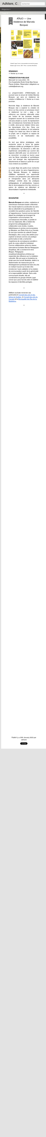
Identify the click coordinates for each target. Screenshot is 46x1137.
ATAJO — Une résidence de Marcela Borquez (24, 21)
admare (24, 739)
